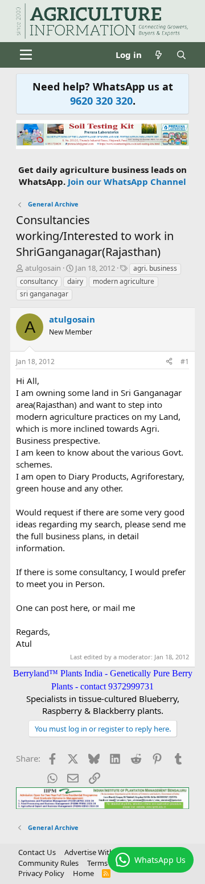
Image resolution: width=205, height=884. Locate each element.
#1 (185, 361)
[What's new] (158, 54)
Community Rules (48, 863)
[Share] (169, 362)
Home (83, 873)
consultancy (39, 281)
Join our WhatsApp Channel (127, 181)
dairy (75, 281)
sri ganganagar (44, 294)
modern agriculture (123, 281)
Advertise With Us (94, 852)
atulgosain (43, 268)
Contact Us (37, 852)
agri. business (155, 268)
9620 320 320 (101, 101)
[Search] (181, 54)
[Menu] (26, 54)
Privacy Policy (41, 873)
